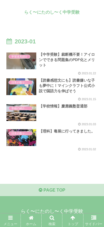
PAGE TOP (53, 190)
